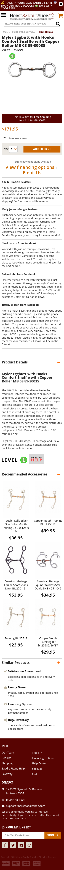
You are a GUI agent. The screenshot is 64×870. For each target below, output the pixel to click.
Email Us (32, 173)
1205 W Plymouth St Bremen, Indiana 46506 (24, 791)
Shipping (7, 763)
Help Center (39, 763)
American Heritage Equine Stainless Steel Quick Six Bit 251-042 (48, 585)
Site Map (37, 768)
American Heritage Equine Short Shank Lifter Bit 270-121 (16, 585)
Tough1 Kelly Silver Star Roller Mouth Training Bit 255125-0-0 (16, 526)
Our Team (8, 752)
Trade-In (37, 752)
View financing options (30, 167)
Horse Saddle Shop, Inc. (32, 17)
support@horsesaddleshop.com (25, 806)
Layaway (7, 774)
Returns (6, 758)
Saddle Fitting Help (13, 768)
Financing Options (43, 758)
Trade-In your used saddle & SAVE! (29, 2)
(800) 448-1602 (15, 799)
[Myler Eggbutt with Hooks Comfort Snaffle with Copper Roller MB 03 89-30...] (32, 87)
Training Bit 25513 (16, 638)
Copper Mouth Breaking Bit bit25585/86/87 (48, 642)
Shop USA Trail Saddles (17, 5)
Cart (34, 774)
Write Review (12, 50)
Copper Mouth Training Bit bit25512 (48, 522)
